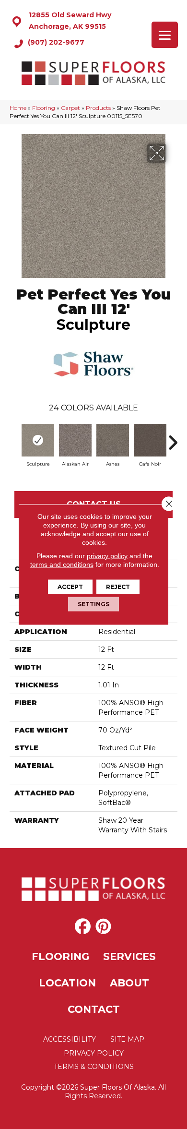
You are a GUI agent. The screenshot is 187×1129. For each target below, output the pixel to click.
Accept (70, 586)
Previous (14, 438)
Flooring (43, 107)
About (129, 983)
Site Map (127, 1039)
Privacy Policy (94, 1053)
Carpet (70, 107)
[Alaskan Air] (75, 440)
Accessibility (69, 1039)
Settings (93, 604)
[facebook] (83, 926)
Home (18, 107)
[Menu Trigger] (165, 35)
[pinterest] (103, 926)
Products (98, 107)
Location (67, 983)
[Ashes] (112, 440)
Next (172, 438)
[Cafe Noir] (150, 440)
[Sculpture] (38, 440)
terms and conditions (62, 564)
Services (129, 956)
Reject (118, 586)
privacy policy (107, 556)
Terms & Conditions (94, 1066)
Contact (94, 1009)
